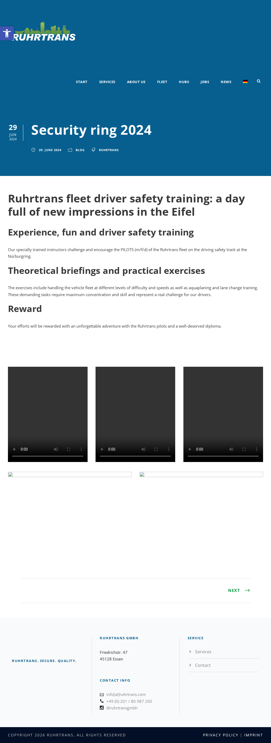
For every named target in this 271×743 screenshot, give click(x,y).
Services (107, 81)
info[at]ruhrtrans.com (126, 694)
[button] (7, 33)
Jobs (205, 81)
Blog (80, 150)
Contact (203, 665)
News (226, 81)
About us (136, 81)
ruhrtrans (109, 150)
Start (82, 81)
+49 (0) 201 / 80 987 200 (129, 701)
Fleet (162, 81)
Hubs (184, 81)
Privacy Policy (220, 734)
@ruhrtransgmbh (122, 707)
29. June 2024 (50, 150)
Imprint (253, 734)
